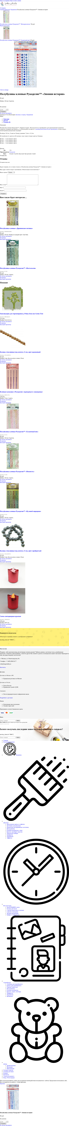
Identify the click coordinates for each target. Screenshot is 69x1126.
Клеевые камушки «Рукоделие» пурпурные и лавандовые (21, 392)
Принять (2, 1083)
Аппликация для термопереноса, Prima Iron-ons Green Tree (21, 314)
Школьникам (10, 1068)
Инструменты (11, 829)
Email (2, 190)
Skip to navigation (5, 0)
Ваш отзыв (3, 184)
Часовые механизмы (12, 913)
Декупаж (7, 9)
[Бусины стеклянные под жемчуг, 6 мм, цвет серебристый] (12, 547)
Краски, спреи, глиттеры (14, 991)
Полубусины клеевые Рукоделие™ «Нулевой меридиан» (20, 511)
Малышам (10, 1067)
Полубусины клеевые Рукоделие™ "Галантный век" (15, 40)
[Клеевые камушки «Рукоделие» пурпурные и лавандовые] (12, 388)
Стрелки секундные (12, 911)
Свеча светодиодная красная (10, 616)
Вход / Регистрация (8, 1077)
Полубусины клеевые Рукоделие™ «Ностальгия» (18, 268)
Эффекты (9, 838)
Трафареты (10, 835)
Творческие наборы (12, 833)
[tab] (6, 119)
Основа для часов (12, 908)
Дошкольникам (11, 1065)
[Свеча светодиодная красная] (12, 587)
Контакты (3, 667)
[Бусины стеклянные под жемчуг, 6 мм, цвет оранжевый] (12, 348)
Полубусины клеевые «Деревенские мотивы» (16, 228)
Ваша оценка (4, 172)
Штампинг (10, 996)
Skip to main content (15, 0)
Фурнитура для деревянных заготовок (18, 827)
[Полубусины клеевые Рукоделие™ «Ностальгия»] (12, 265)
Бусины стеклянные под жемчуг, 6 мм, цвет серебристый (20, 551)
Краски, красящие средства (14, 832)
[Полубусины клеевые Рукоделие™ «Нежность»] (12, 468)
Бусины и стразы (21, 114)
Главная (2, 9)
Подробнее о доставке (6, 697)
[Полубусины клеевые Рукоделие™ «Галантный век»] (12, 428)
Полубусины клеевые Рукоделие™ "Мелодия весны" (15, 24)
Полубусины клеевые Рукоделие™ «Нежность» (17, 471)
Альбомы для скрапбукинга (15, 984)
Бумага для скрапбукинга (14, 985)
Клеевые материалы (12, 990)
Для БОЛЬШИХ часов (13, 907)
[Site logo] (8, 6)
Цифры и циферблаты (13, 915)
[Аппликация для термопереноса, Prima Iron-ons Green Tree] (12, 310)
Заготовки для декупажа (14, 825)
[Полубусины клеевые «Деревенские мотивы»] (12, 225)
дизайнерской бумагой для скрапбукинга (46, 129)
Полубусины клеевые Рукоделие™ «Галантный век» (19, 432)
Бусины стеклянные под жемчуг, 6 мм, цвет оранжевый (20, 352)
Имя (1, 187)
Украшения (13, 9)
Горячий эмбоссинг (12, 987)
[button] (3, 237)
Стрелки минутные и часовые (15, 910)
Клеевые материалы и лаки (14, 830)
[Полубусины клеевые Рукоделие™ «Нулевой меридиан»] (12, 508)
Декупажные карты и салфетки (16, 824)
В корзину (3, 111)
